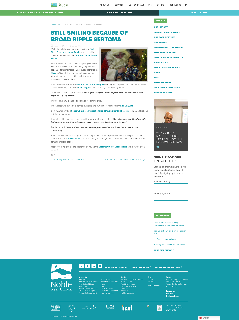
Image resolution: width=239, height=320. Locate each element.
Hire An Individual (116, 267)
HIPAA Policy (161, 62)
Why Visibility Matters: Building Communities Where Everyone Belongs (169, 224)
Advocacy (124, 291)
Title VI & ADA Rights (165, 52)
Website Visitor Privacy (167, 67)
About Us (104, 5)
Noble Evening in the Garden (177, 279)
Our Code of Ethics (164, 37)
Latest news (162, 215)
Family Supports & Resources (132, 279)
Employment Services (129, 286)
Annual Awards (171, 286)
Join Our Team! (136, 5)
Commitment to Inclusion (168, 47)
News (157, 72)
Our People (160, 42)
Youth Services (126, 282)
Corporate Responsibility (168, 57)
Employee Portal (172, 296)
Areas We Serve (162, 82)
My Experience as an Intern (165, 239)
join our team (140, 267)
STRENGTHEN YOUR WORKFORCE (37, 13)
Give (149, 5)
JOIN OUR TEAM (116, 13)
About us (160, 21)
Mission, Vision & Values (167, 32)
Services (119, 5)
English (205, 318)
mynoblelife (76, 46)
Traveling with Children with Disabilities (169, 244)
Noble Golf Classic (173, 282)
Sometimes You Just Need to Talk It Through (126, 159)
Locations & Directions (167, 87)
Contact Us (175, 5)
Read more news (163, 250)
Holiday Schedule (127, 293)
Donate (150, 279)
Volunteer (151, 282)
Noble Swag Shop (163, 92)
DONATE (196, 13)
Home (53, 24)
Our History (161, 27)
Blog (61, 24)
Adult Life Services (128, 284)
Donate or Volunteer (167, 267)
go (158, 147)
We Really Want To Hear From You (67, 159)
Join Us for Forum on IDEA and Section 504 (170, 232)
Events (160, 5)
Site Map (169, 294)
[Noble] (59, 5)
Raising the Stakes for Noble (176, 284)
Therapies (124, 288)
